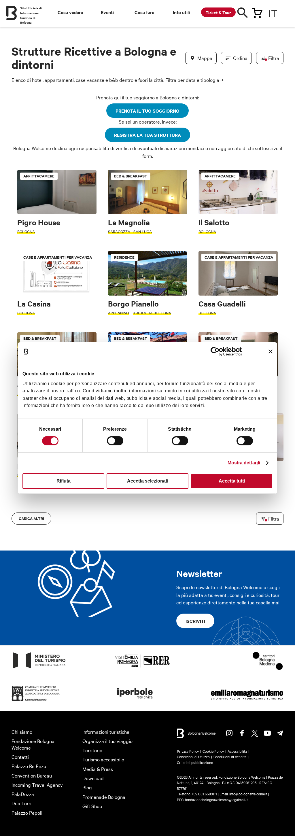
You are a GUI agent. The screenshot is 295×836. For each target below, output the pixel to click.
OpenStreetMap (235, 529)
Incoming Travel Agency (37, 784)
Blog (87, 787)
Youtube (267, 733)
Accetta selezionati (147, 480)
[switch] (115, 440)
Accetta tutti (232, 480)
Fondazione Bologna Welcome (33, 744)
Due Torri (21, 803)
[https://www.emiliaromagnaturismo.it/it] (246, 701)
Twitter (254, 733)
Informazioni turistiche (105, 731)
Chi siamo (22, 731)
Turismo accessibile (103, 759)
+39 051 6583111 (204, 793)
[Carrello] (257, 12)
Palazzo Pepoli (27, 812)
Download (93, 778)
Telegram (280, 733)
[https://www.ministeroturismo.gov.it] (39, 668)
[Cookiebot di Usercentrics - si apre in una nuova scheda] (216, 351)
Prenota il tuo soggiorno (147, 110)
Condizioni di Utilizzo (193, 756)
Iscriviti (195, 621)
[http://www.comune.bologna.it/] (135, 701)
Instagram (229, 733)
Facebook (242, 733)
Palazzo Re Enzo (29, 766)
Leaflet (213, 529)
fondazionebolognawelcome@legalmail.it (216, 799)
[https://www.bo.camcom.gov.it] (36, 701)
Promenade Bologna (103, 796)
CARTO (273, 529)
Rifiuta (63, 480)
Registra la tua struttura (147, 135)
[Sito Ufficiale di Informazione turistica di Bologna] (11, 13)
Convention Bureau (32, 775)
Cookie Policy (213, 751)
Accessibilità (237, 751)
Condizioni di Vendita (229, 756)
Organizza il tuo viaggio (107, 740)
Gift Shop (92, 806)
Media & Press (97, 768)
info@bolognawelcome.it (248, 793)
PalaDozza (23, 793)
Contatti (20, 756)
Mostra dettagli (244, 462)
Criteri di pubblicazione (195, 762)
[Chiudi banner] (270, 351)
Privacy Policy (188, 751)
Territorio (92, 750)
